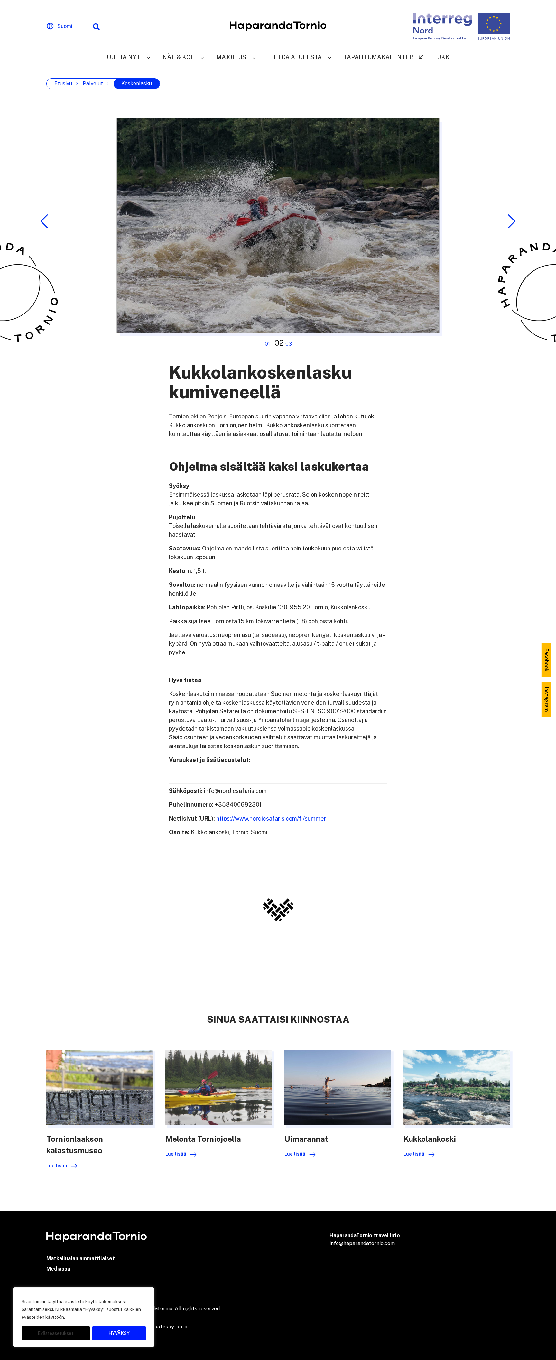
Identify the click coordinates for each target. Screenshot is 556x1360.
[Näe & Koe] (202, 57)
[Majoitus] (254, 57)
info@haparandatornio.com (362, 1243)
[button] (44, 221)
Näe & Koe (178, 57)
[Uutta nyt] (148, 57)
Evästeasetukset (55, 1333)
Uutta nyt (124, 57)
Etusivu (63, 83)
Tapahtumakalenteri (379, 57)
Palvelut (93, 83)
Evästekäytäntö (168, 1327)
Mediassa (58, 1269)
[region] (83, 1317)
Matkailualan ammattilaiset (80, 1258)
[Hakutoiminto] (96, 26)
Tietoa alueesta (295, 57)
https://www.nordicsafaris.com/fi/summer (271, 818)
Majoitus (231, 57)
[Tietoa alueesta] (329, 57)
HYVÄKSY (119, 1333)
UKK (443, 57)
